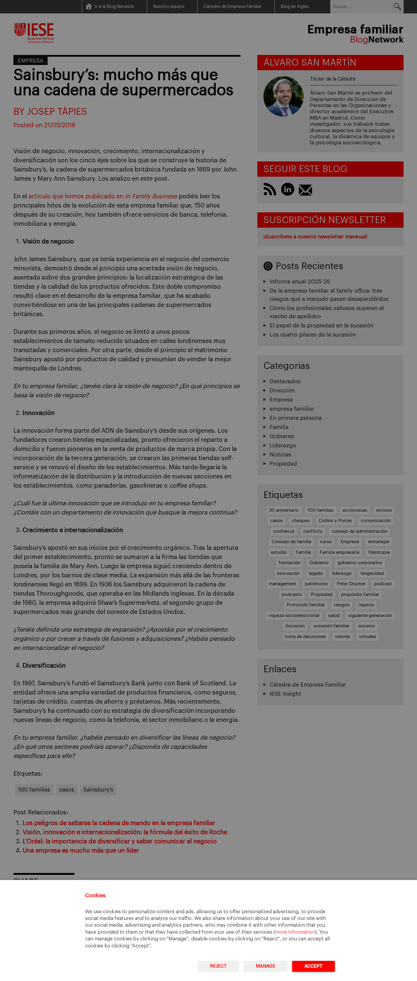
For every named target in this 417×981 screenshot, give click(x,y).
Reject (218, 966)
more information (295, 932)
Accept (313, 966)
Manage (265, 966)
